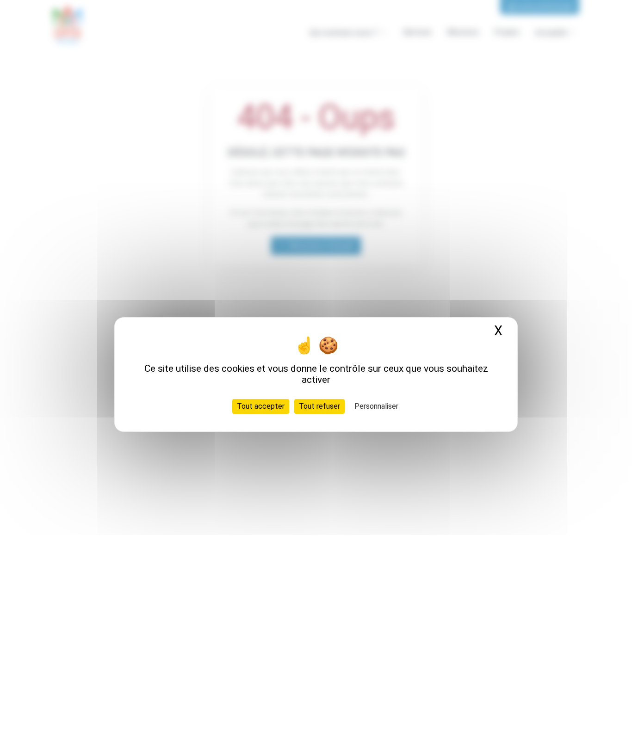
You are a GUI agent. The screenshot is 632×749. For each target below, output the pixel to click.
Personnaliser (376, 406)
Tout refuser (319, 406)
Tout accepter (261, 406)
